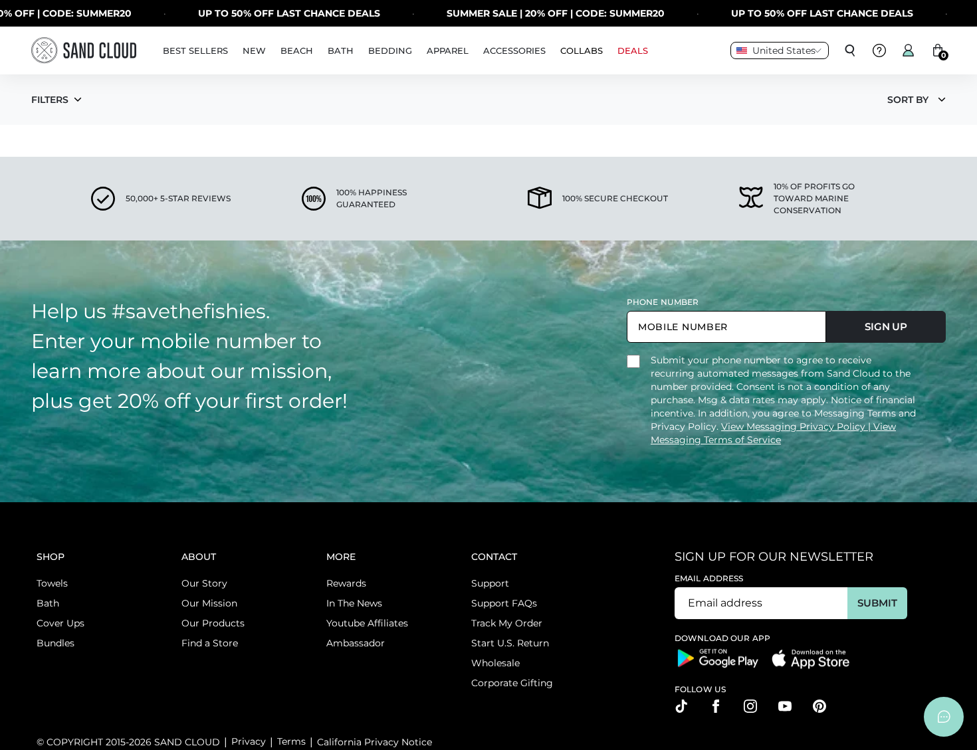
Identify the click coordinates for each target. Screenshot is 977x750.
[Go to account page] (909, 50)
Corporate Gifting (512, 683)
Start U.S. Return (510, 643)
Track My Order (506, 623)
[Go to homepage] (83, 50)
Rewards (346, 583)
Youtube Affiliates (367, 623)
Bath (48, 603)
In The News (354, 603)
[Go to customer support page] (879, 50)
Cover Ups (60, 623)
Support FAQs (504, 603)
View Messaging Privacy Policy (794, 426)
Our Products (213, 623)
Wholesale (495, 663)
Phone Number (663, 302)
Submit (877, 603)
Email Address (709, 578)
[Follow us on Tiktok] (681, 706)
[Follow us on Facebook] (715, 706)
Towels (52, 583)
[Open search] (850, 50)
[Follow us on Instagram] (750, 706)
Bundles (55, 643)
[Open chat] (944, 717)
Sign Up (886, 326)
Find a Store (209, 643)
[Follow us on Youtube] (785, 706)
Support (490, 583)
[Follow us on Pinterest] (819, 706)
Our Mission (209, 603)
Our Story (204, 583)
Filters (49, 100)
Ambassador (355, 643)
